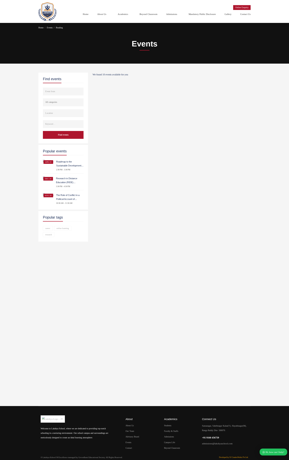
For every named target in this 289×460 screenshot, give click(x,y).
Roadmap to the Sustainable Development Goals (68, 165)
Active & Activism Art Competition (171, 379)
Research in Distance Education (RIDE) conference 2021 (66, 182)
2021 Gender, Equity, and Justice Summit (171, 253)
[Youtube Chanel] (221, 450)
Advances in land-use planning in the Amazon (171, 285)
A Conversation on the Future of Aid (172, 316)
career (47, 228)
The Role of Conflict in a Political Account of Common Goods (67, 199)
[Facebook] (209, 450)
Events (50, 28)
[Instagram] (215, 450)
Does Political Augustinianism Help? (171, 222)
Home (41, 28)
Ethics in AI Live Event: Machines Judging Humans (171, 191)
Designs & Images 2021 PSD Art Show (171, 348)
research (48, 234)
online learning (62, 228)
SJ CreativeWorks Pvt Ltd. (238, 457)
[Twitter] (203, 450)
